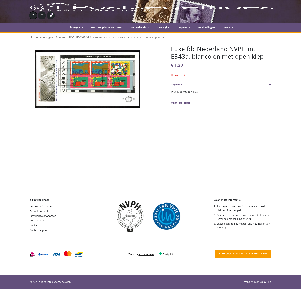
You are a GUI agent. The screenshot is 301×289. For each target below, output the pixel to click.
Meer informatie (180, 102)
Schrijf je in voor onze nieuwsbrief (243, 253)
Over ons (228, 27)
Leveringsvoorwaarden (43, 215)
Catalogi (162, 27)
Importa (182, 27)
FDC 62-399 (83, 37)
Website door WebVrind (257, 281)
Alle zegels (74, 27)
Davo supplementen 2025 (106, 27)
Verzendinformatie (41, 206)
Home (34, 37)
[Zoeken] (33, 15)
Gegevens (176, 84)
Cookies (34, 225)
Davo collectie (137, 27)
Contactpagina (38, 230)
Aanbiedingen (206, 27)
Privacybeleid (37, 220)
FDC (71, 37)
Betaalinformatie (39, 211)
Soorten (61, 37)
